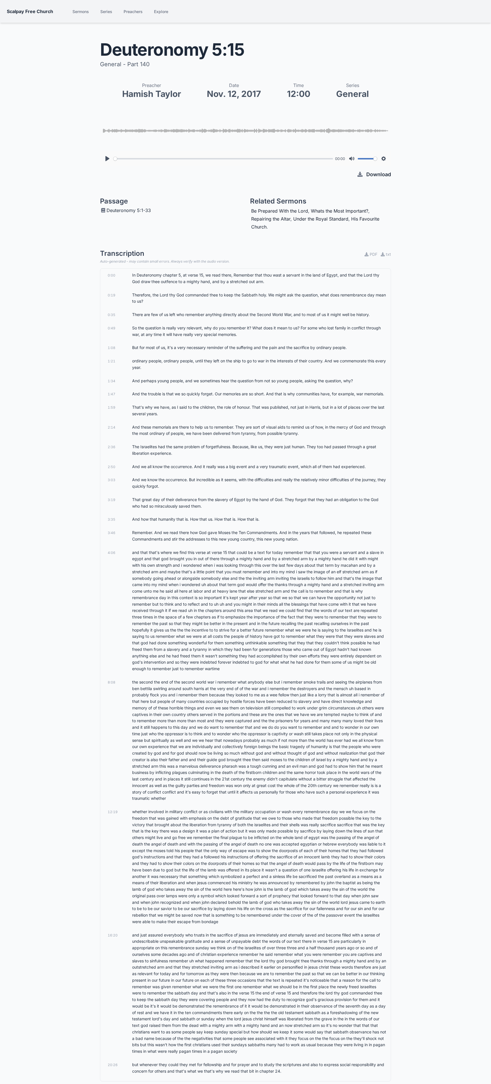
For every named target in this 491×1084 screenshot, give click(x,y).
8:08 (111, 682)
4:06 (111, 553)
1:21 (111, 361)
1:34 (111, 381)
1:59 (111, 407)
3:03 (111, 480)
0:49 (111, 328)
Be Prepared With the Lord (279, 211)
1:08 (111, 348)
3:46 (111, 533)
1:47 (111, 394)
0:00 (111, 275)
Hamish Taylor (151, 94)
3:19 (111, 500)
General (352, 94)
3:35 (111, 519)
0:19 (111, 295)
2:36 (111, 447)
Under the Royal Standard (320, 219)
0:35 (111, 315)
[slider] (223, 158)
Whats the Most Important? (339, 211)
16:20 (113, 935)
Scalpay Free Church (30, 11)
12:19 (113, 812)
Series (106, 11)
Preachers (133, 11)
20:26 (113, 1065)
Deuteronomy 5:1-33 (129, 210)
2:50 (111, 467)
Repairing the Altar (270, 219)
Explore (161, 11)
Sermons (80, 11)
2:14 (111, 427)
